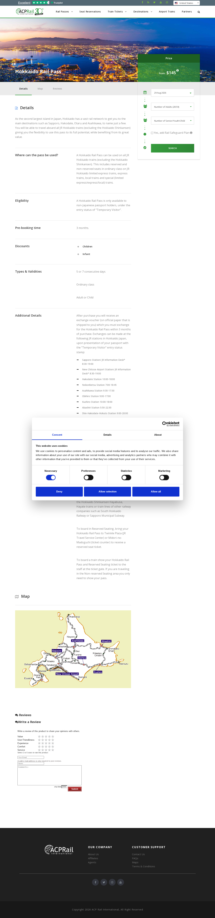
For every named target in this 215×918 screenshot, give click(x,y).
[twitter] (154, 2)
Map (40, 88)
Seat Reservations (90, 11)
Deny (59, 491)
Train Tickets (115, 11)
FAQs (135, 858)
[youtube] (161, 2)
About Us (93, 854)
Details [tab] (107, 434)
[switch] (88, 477)
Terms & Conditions (143, 866)
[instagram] (167, 2)
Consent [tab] (57, 434)
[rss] (148, 2)
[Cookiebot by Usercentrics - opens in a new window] (164, 423)
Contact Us (138, 854)
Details (23, 88)
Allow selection (108, 491)
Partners (187, 11)
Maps (135, 862)
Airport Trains (167, 11)
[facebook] (142, 2)
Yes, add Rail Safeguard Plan (171, 133)
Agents (92, 862)
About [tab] (158, 434)
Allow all (156, 491)
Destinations (140, 11)
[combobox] (186, 3)
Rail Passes (62, 11)
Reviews (57, 88)
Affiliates (93, 858)
